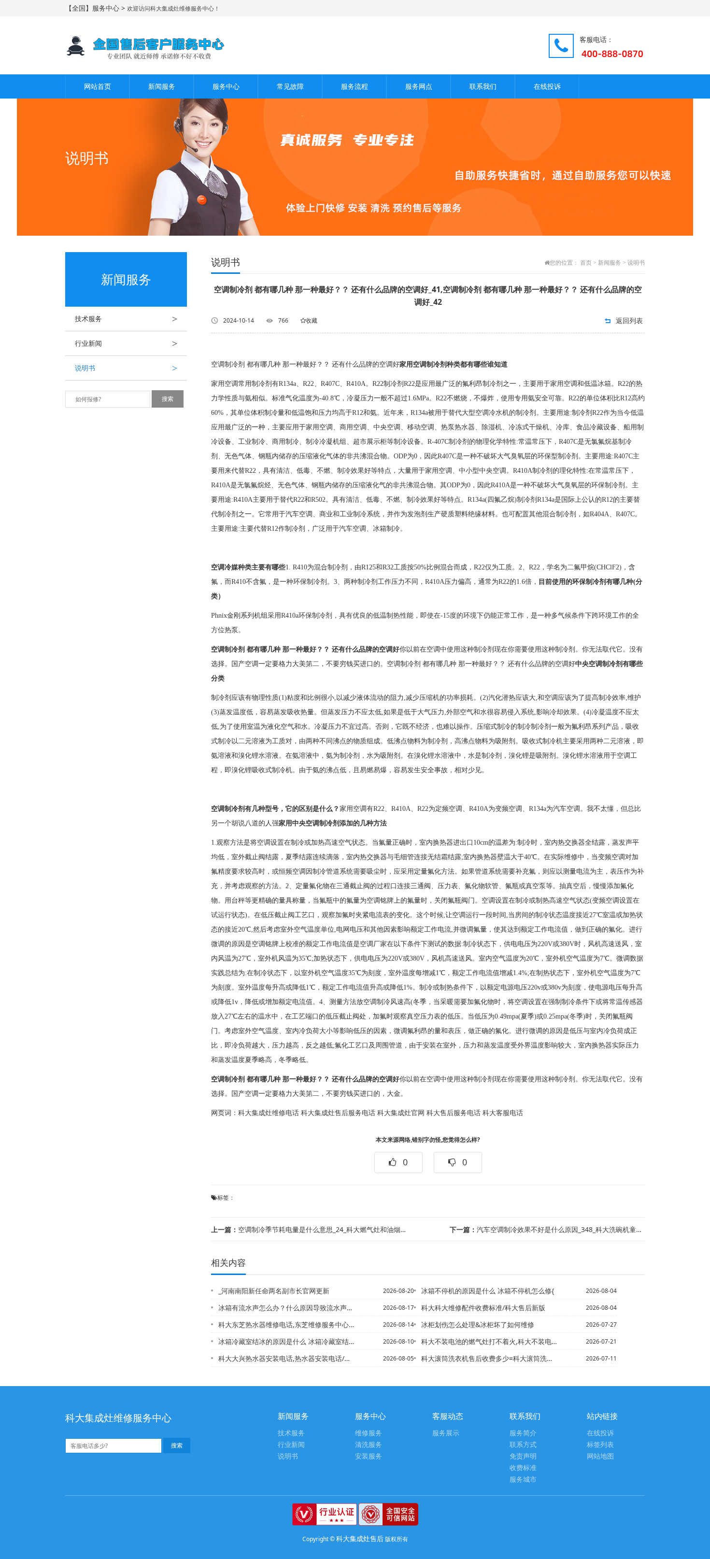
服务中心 (226, 86)
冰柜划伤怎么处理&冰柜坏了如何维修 (477, 1324)
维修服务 (368, 1433)
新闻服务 (161, 86)
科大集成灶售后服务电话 (338, 1113)
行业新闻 (126, 343)
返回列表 (629, 320)
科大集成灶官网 (401, 1113)
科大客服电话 (503, 1113)
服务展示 (445, 1433)
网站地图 (600, 1456)
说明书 (126, 368)
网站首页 (97, 86)
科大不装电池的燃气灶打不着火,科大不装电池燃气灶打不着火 (489, 1341)
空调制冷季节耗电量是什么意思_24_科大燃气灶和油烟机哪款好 (308, 1229)
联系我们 (483, 86)
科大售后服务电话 (453, 1113)
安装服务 (368, 1456)
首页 (586, 263)
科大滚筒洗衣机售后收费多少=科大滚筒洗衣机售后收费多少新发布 (489, 1358)
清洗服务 (368, 1444)
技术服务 (126, 318)
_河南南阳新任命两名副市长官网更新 (273, 1290)
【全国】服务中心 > (96, 8)
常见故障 (290, 86)
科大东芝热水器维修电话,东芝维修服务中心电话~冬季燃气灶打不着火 (286, 1324)
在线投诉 (547, 86)
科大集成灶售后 (359, 1538)
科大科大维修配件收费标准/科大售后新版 (483, 1307)
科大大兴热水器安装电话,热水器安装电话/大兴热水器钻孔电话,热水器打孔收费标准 (286, 1358)
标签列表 (600, 1444)
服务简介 (523, 1433)
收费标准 (523, 1468)
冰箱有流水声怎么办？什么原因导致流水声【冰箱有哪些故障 (286, 1307)
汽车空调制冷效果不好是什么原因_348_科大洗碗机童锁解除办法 (547, 1229)
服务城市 (523, 1479)
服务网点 (418, 86)
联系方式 (523, 1444)
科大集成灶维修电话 (268, 1113)
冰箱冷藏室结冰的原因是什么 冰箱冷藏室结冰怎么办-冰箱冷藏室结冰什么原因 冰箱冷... (286, 1341)
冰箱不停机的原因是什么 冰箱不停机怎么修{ (487, 1290)
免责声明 (523, 1456)
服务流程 (354, 86)
